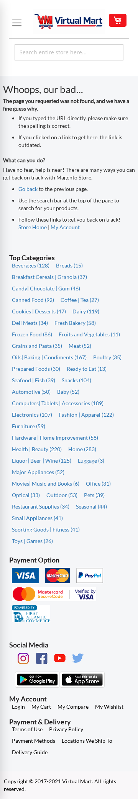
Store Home (32, 227)
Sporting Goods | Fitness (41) (46, 529)
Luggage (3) (91, 460)
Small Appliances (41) (37, 518)
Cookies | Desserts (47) (39, 311)
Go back (28, 189)
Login (18, 706)
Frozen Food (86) (32, 334)
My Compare (73, 706)
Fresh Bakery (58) (75, 323)
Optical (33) (26, 495)
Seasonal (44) (91, 506)
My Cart (41, 706)
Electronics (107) (32, 414)
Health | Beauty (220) (37, 449)
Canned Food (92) (33, 300)
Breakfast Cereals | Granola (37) (49, 277)
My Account (65, 227)
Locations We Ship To (87, 740)
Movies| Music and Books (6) (45, 483)
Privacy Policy (66, 729)
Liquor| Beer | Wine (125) (41, 460)
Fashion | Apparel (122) (86, 414)
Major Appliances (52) (38, 472)
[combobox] (69, 52)
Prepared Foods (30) (36, 368)
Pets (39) (94, 495)
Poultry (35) (107, 357)
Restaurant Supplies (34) (40, 506)
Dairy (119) (85, 311)
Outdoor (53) (61, 495)
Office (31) (98, 483)
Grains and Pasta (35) (37, 345)
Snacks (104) (76, 380)
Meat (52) (80, 345)
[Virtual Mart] (69, 21)
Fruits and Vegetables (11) (89, 334)
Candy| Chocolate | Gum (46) (46, 288)
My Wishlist (109, 706)
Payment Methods (33, 740)
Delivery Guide (30, 752)
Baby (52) (68, 391)
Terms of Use (27, 729)
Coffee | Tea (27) (80, 300)
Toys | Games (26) (32, 541)
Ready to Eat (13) (87, 368)
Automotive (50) (31, 391)
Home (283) (82, 449)
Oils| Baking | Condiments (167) (49, 357)
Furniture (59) (28, 426)
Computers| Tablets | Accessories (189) (58, 403)
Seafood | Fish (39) (33, 380)
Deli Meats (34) (30, 323)
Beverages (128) (30, 265)
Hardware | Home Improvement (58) (55, 437)
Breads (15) (69, 265)
